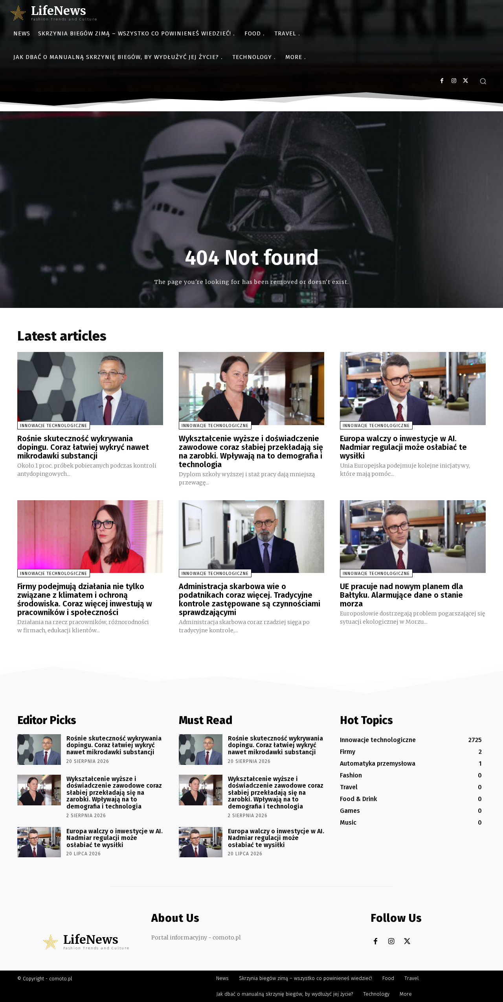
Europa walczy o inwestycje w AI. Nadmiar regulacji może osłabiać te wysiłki (403, 447)
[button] (483, 81)
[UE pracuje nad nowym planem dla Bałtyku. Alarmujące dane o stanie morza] (413, 536)
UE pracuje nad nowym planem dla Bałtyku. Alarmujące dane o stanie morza (401, 595)
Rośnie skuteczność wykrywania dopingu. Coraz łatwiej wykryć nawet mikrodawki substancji (83, 447)
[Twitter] (465, 81)
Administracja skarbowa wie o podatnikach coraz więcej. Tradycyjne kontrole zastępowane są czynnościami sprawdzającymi (249, 599)
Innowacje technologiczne (53, 425)
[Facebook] (442, 81)
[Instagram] (454, 81)
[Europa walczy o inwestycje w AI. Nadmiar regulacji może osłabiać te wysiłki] (413, 388)
